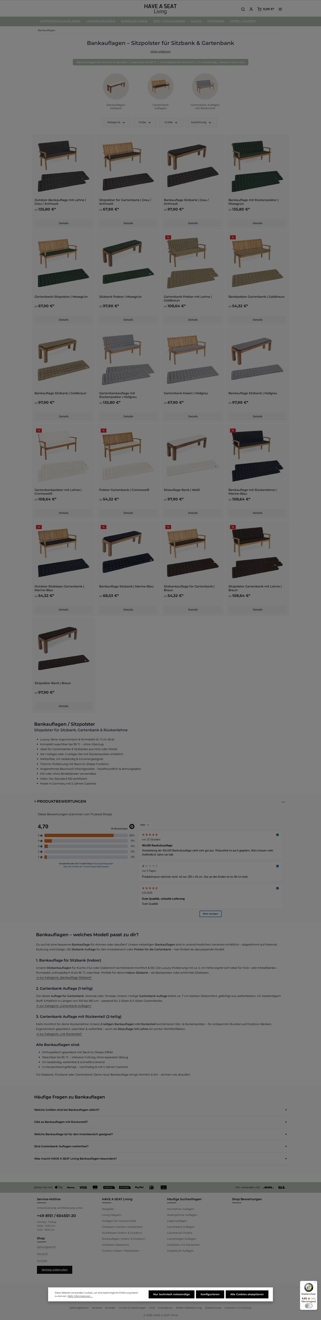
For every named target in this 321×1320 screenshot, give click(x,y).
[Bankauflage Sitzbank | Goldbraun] (64, 359)
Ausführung (198, 122)
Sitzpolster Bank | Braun (53, 683)
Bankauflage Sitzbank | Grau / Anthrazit (186, 201)
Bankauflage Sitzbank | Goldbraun (60, 393)
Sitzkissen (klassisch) (115, 1244)
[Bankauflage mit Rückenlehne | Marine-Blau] (257, 456)
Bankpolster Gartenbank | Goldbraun (256, 296)
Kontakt (42, 1260)
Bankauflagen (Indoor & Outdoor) (123, 1238)
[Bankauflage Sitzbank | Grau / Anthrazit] (193, 166)
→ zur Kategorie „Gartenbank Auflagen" (64, 1006)
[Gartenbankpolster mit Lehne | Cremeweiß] (64, 456)
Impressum (165, 1307)
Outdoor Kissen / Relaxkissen (120, 1250)
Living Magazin (111, 1215)
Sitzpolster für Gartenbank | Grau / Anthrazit (125, 201)
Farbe (142, 122)
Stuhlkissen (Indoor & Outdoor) (122, 1232)
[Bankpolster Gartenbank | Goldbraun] (257, 263)
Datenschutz (213, 1307)
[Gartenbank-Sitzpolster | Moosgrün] (64, 263)
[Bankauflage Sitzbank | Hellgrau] (257, 359)
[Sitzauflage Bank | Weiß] (193, 456)
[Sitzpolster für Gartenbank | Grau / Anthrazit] (128, 166)
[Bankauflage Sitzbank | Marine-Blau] (128, 553)
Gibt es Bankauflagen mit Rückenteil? (61, 1122)
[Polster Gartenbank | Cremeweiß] (128, 456)
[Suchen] (243, 9)
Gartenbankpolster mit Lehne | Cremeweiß (58, 491)
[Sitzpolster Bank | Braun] (64, 649)
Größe (169, 122)
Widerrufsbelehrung (189, 1307)
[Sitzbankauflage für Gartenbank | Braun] (193, 553)
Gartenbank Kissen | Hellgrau (186, 393)
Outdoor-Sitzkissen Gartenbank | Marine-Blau (59, 588)
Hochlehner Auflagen (180, 1209)
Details (63, 223)
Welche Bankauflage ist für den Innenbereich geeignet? (73, 1134)
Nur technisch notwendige (171, 1294)
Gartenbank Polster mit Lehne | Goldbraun (188, 298)
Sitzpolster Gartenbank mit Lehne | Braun (255, 588)
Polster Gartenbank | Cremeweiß (124, 490)
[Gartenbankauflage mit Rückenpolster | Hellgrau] (128, 359)
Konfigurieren (210, 1294)
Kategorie (113, 122)
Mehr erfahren (160, 51)
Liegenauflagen (177, 1221)
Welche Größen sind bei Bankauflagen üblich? (66, 1110)
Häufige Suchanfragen (184, 1199)
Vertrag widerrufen (55, 1269)
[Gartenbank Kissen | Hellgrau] (193, 359)
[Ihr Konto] (251, 9)
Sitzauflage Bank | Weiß (182, 490)
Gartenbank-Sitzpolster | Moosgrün (61, 296)
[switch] (308, 1306)
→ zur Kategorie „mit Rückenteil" (59, 1034)
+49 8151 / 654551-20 (56, 1215)
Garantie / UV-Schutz (237, 1307)
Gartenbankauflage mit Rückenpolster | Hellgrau (118, 395)
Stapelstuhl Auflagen (180, 1250)
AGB (152, 1307)
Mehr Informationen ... (80, 1296)
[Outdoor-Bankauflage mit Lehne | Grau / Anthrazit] (64, 166)
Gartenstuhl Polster (179, 1232)
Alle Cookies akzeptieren (247, 1294)
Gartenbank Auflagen (180, 1227)
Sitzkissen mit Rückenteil (183, 1244)
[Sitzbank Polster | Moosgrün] (128, 263)
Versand (42, 1254)
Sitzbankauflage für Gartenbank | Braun (189, 588)
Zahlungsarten (46, 1247)
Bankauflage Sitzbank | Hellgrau (252, 393)
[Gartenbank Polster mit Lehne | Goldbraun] (193, 263)
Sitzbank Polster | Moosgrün (120, 296)
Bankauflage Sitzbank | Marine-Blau (126, 586)
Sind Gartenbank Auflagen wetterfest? (61, 1146)
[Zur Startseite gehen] (160, 9)
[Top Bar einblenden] (280, 9)
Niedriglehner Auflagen (182, 1215)
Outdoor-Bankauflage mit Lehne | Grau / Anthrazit (60, 201)
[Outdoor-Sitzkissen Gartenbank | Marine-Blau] (64, 553)
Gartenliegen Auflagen (181, 1238)
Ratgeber (108, 1209)
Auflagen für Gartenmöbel (119, 1221)
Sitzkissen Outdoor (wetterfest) (122, 1227)
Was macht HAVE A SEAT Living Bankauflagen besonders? (75, 1158)
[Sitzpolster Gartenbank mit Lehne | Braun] (257, 553)
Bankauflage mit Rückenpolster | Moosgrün (253, 201)
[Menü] (315, 1283)
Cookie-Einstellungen (132, 1307)
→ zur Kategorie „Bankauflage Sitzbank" (64, 977)
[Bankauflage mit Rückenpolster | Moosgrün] (257, 166)
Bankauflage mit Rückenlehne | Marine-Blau (252, 491)
